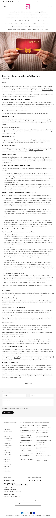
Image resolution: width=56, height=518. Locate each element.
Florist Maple (6, 427)
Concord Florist (7, 452)
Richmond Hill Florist (8, 440)
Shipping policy (38, 515)
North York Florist (8, 431)
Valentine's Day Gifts (47, 89)
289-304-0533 (27, 449)
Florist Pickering (7, 464)
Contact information (46, 515)
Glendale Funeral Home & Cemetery (42, 433)
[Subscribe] (39, 504)
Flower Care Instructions (26, 459)
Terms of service (31, 515)
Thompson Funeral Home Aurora (43, 440)
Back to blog (28, 383)
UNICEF (31, 149)
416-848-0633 (27, 435)
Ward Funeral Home (40, 442)
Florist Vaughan (7, 429)
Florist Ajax (6, 466)
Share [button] (4, 82)
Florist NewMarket (8, 454)
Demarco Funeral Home (41, 425)
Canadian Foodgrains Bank (10, 315)
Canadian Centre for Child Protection (13, 307)
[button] (5, 6)
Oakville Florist (7, 436)
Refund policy (17, 515)
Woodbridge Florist (8, 438)
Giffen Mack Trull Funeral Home (43, 455)
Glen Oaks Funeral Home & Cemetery (42, 448)
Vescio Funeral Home (41, 451)
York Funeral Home (40, 453)
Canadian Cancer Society (9, 298)
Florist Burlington (7, 471)
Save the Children (38, 149)
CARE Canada (6, 290)
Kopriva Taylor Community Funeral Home (42, 437)
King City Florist (7, 450)
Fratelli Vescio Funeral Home (42, 444)
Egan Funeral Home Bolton (42, 430)
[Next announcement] (37, 1)
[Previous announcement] (18, 1)
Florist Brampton (7, 468)
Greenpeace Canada (8, 322)
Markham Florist (7, 443)
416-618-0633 (28, 437)
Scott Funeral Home (40, 458)
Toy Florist (17, 357)
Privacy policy (24, 515)
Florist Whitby (7, 459)
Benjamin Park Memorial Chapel (43, 427)
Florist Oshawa (7, 457)
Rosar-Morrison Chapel (41, 460)
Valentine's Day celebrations (40, 113)
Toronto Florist (7, 433)
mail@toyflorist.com (25, 455)
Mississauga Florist (8, 445)
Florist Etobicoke (7, 461)
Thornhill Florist (7, 447)
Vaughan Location (24, 442)
